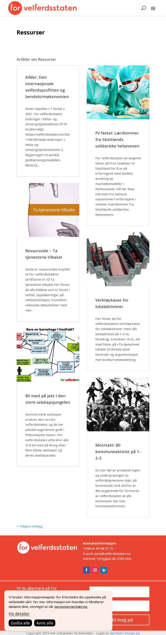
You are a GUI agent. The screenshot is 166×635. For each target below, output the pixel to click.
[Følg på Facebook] (86, 570)
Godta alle (20, 623)
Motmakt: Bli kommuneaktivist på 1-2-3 (118, 451)
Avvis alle (44, 623)
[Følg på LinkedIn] (103, 570)
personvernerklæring (70, 606)
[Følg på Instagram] (95, 570)
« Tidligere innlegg (30, 526)
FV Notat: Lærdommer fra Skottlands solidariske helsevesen (117, 139)
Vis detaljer (19, 613)
